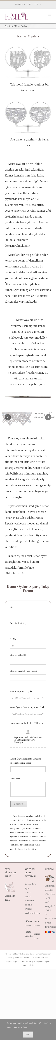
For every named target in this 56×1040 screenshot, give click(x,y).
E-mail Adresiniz (18, 623)
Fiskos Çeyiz (35, 954)
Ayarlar (47, 1023)
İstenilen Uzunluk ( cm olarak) (23, 671)
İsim (12, 607)
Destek (9, 957)
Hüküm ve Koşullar (23, 957)
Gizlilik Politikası (41, 957)
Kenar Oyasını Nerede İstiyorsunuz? (25, 707)
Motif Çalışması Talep (19, 691)
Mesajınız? (15, 779)
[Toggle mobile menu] (49, 14)
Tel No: (13, 639)
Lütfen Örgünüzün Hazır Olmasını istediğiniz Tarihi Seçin (25, 761)
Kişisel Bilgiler (12, 961)
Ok (28, 1034)
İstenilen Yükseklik (18, 655)
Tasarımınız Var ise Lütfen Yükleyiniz (26, 723)
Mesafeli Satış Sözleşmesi (32, 961)
